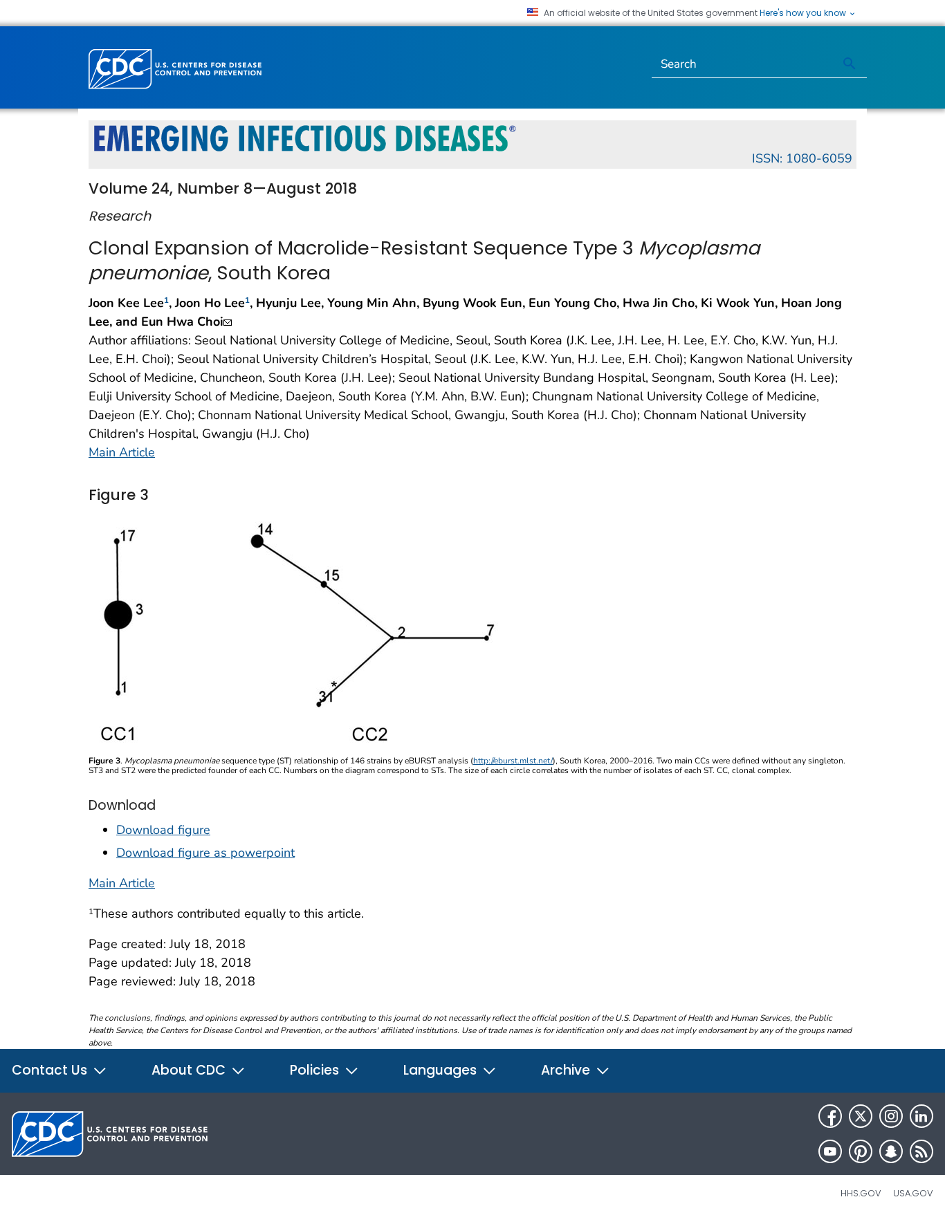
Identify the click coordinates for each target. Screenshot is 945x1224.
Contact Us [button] (51, 1070)
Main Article (122, 452)
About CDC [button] (190, 1070)
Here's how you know (804, 13)
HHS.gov (861, 1193)
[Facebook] (830, 1116)
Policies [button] (316, 1070)
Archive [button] (567, 1070)
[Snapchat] (891, 1151)
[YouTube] (830, 1151)
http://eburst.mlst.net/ (513, 760)
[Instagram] (891, 1116)
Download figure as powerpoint (205, 852)
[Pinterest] (860, 1151)
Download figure (163, 830)
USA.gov (913, 1193)
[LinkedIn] (921, 1116)
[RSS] (921, 1151)
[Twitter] (860, 1116)
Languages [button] (441, 1070)
